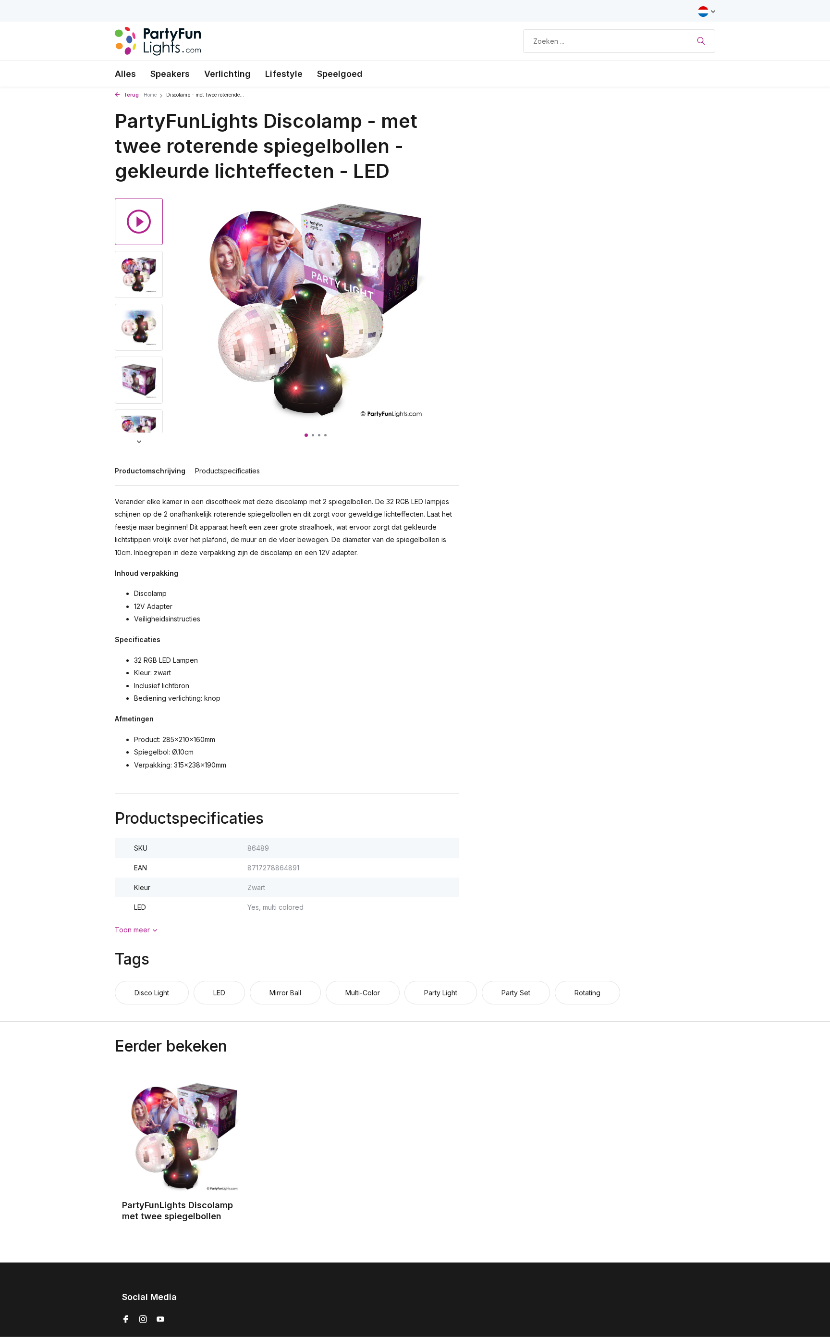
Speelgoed (340, 74)
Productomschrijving (150, 471)
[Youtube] (160, 1319)
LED (219, 993)
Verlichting (227, 74)
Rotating (587, 993)
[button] (306, 435)
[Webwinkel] (158, 41)
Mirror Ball (285, 993)
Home (150, 95)
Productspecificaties (227, 471)
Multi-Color (362, 993)
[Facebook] (126, 1319)
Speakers (170, 74)
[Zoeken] (701, 41)
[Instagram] (143, 1319)
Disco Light (151, 993)
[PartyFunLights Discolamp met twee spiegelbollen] (184, 1136)
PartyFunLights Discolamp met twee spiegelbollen (177, 1210)
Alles (125, 74)
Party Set (515, 993)
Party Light (440, 993)
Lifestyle (284, 74)
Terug (130, 95)
